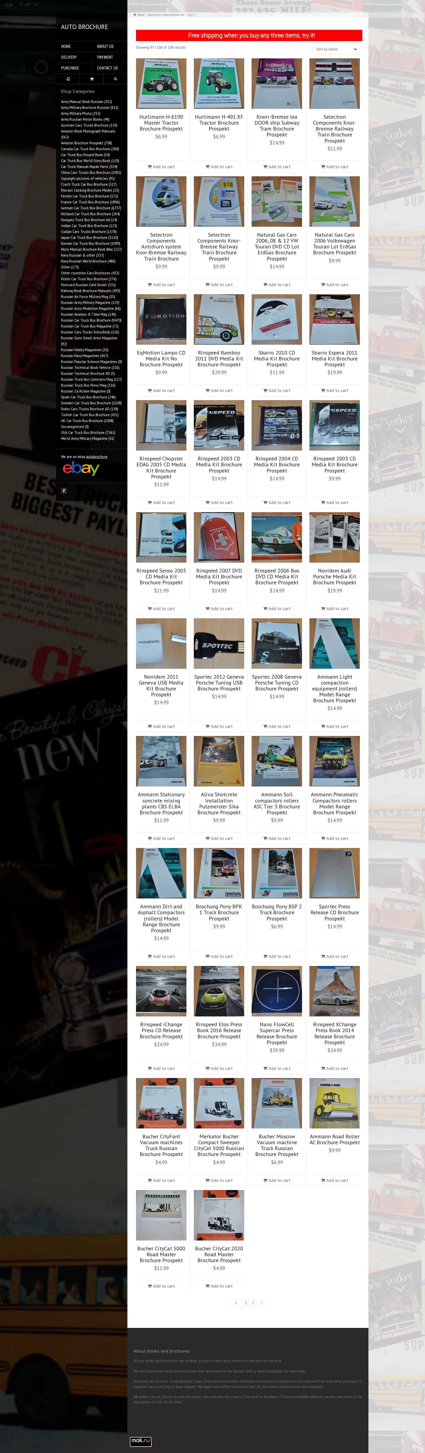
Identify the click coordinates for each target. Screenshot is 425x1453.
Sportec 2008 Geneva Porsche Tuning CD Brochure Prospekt (277, 682)
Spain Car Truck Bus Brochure (84, 397)
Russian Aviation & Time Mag (84, 314)
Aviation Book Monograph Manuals (88, 131)
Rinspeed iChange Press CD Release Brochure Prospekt (161, 1030)
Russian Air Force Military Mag (84, 296)
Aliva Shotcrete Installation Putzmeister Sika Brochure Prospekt (219, 803)
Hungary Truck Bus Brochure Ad (85, 219)
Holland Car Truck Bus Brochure (86, 214)
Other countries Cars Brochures (85, 273)
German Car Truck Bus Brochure (85, 208)
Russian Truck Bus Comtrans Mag (87, 379)
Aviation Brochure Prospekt (82, 143)
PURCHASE (70, 68)
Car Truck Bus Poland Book (82, 154)
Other (65, 267)
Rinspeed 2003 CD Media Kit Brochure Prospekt (219, 464)
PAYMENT (105, 57)
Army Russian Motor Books (82, 119)
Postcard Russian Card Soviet (84, 284)
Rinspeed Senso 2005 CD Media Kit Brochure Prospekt (161, 576)
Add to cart (164, 166)
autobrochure (96, 456)
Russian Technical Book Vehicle (86, 367)
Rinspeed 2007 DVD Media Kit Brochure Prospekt (219, 576)
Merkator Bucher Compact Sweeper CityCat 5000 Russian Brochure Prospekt (219, 1145)
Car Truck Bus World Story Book (85, 160)
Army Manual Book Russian (82, 101)
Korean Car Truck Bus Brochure (85, 243)
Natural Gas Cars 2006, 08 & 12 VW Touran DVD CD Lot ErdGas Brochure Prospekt (277, 246)
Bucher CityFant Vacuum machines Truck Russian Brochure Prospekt (161, 1145)
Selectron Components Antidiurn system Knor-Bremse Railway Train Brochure (161, 246)
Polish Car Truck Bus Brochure (84, 279)
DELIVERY (69, 57)
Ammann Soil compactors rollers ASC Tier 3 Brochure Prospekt (277, 803)
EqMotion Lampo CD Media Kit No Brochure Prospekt (161, 358)
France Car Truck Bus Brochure (85, 202)
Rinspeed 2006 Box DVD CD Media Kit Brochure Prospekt (277, 576)
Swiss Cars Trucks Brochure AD (85, 409)
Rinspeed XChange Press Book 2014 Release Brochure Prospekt (334, 1033)
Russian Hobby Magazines (81, 349)
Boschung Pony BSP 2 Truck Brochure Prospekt (277, 912)
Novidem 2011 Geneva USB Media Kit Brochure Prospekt (161, 685)
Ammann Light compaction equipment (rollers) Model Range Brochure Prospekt (334, 688)
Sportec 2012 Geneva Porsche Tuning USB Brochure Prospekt (219, 682)
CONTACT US (107, 68)
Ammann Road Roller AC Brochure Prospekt (335, 1139)
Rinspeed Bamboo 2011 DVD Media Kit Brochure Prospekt (219, 358)
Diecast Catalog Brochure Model (86, 190)
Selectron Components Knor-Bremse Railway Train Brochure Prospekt (334, 128)
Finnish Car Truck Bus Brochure (85, 196)
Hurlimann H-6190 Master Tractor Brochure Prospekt (161, 122)
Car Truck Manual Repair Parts (84, 166)
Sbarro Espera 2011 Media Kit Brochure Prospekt (335, 358)
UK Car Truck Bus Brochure (82, 420)
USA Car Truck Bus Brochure (83, 432)
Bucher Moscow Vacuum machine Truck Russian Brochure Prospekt (276, 1145)
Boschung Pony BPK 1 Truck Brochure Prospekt (219, 912)
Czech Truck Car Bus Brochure (84, 184)
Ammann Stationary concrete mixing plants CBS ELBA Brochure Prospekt (161, 803)
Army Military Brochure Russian (85, 107)
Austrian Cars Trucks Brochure (84, 125)
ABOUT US (105, 46)
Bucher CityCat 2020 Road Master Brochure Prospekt (219, 1254)
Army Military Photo (76, 113)
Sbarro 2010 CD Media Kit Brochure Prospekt (277, 358)
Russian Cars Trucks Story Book (85, 332)
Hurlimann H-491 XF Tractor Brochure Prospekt (219, 122)
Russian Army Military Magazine (85, 302)
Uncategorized (72, 426)
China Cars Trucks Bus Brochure (85, 172)
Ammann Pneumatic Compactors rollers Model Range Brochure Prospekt (334, 803)
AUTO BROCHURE (84, 27)
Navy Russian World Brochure (84, 261)
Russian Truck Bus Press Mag (83, 385)
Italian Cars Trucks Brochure (83, 231)
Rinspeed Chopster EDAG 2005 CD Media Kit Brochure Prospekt (161, 467)
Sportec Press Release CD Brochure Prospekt (334, 912)
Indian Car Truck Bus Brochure (84, 225)
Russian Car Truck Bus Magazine (86, 326)
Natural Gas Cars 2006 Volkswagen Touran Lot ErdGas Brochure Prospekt (334, 243)
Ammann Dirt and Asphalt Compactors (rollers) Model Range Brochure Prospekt (161, 918)
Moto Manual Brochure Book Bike (87, 249)
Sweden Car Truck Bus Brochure (86, 403)
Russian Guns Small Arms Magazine (89, 338)
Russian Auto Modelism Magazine (87, 308)
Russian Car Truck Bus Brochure (86, 320)
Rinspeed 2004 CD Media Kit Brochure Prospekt (277, 464)
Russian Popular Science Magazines (89, 361)
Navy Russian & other (78, 255)
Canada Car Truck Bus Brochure (85, 149)
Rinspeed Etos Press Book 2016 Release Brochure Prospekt (219, 1030)
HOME (66, 46)
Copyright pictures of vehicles (84, 178)
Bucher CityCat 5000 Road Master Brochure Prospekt (161, 1254)
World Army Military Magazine (84, 438)
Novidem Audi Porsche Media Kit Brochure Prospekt (334, 576)
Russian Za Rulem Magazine (83, 391)
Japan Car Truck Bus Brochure (84, 237)
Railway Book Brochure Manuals (86, 290)
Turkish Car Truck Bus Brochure (85, 414)
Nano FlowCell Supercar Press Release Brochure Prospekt (277, 1033)
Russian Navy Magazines (80, 355)
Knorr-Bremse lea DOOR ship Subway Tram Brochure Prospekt (277, 125)
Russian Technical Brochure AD (85, 373)
